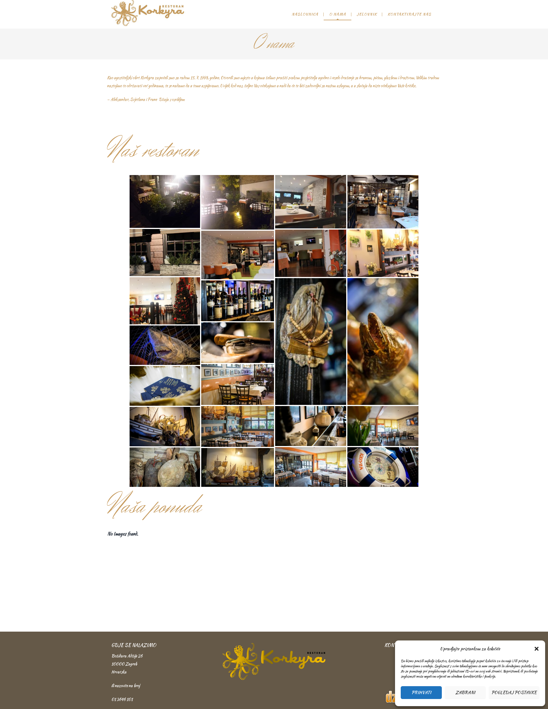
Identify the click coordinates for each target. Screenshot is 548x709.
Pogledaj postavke (514, 692)
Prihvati (421, 692)
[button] (536, 649)
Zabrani (465, 692)
